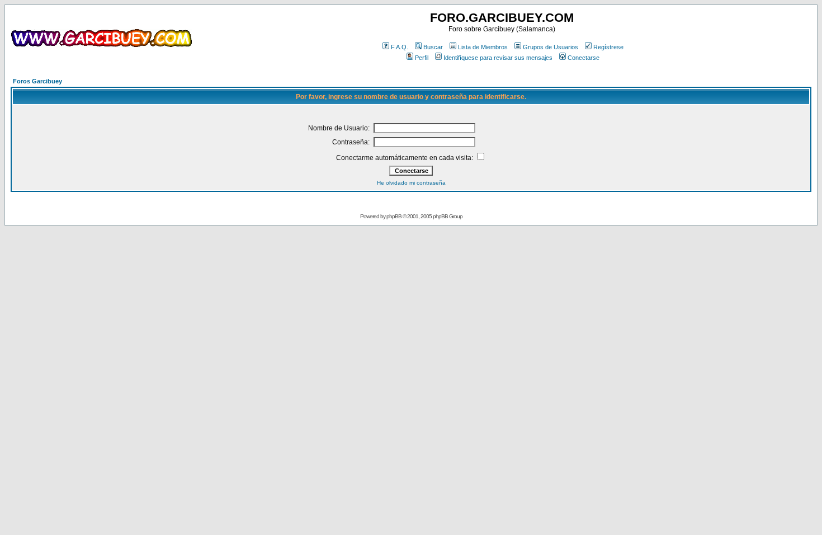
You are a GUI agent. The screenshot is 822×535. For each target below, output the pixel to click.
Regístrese (608, 47)
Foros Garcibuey (37, 81)
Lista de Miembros (483, 47)
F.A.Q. (399, 47)
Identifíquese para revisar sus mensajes (497, 57)
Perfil (421, 57)
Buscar (433, 47)
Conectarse (583, 57)
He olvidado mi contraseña (411, 183)
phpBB (393, 216)
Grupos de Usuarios (550, 47)
